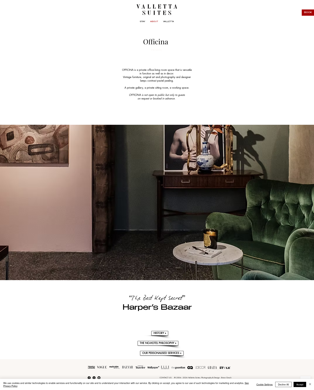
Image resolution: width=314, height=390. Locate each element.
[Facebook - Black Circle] (89, 377)
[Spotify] (98, 377)
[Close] (310, 384)
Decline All (283, 384)
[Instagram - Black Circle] (94, 377)
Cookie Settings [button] (264, 384)
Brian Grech (226, 378)
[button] (168, 21)
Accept (299, 384)
